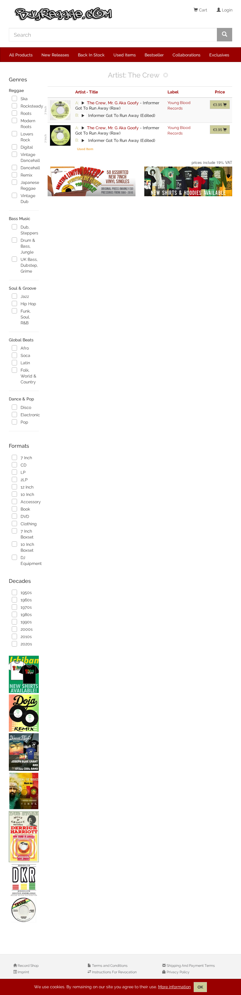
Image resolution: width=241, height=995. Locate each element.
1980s (26, 614)
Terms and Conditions (109, 966)
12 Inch (27, 487)
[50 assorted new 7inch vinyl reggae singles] (91, 181)
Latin (25, 362)
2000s (27, 629)
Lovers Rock (27, 137)
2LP (24, 479)
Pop (24, 422)
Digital (27, 147)
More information (174, 986)
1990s (26, 622)
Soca (25, 355)
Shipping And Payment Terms (190, 966)
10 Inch (27, 494)
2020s (26, 644)
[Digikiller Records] (24, 893)
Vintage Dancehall (30, 157)
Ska (24, 98)
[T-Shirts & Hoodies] (188, 181)
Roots (26, 113)
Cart (202, 10)
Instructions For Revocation (114, 972)
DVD (25, 516)
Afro (25, 348)
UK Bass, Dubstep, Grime (29, 265)
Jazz (25, 296)
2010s (26, 636)
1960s (26, 600)
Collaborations (186, 55)
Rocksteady (30, 106)
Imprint (23, 972)
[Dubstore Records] (24, 837)
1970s (26, 607)
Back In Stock (91, 55)
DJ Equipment (30, 560)
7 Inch (26, 457)
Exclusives (219, 55)
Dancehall (30, 167)
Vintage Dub (28, 198)
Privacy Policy (178, 972)
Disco (26, 407)
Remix (26, 175)
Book (25, 509)
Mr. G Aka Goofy (123, 102)
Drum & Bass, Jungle (28, 246)
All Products (21, 55)
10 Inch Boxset (27, 547)
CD (23, 465)
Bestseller (154, 55)
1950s (26, 592)
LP (23, 472)
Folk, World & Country (28, 376)
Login (226, 10)
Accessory (30, 501)
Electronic (30, 414)
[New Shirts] (24, 674)
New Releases (55, 55)
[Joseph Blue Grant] (24, 752)
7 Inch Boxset (27, 534)
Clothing (29, 523)
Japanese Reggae (30, 185)
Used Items (124, 55)
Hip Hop (28, 303)
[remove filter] (166, 75)
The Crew (96, 102)
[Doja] (24, 713)
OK (200, 987)
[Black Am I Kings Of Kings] (24, 791)
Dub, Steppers (29, 230)
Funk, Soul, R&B (26, 317)
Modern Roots (28, 123)
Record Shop (28, 966)
